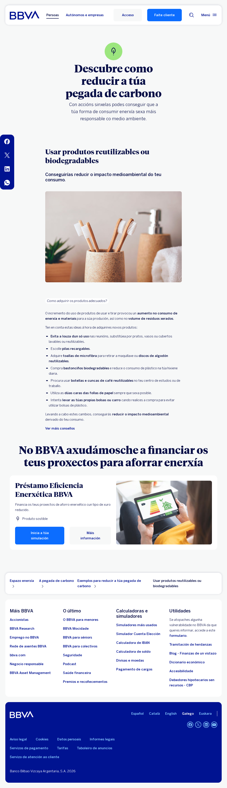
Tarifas (62, 748)
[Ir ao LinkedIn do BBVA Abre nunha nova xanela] (206, 725)
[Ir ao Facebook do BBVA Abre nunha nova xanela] (190, 725)
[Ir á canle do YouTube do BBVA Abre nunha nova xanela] (214, 725)
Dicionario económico (187, 662)
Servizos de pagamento (29, 748)
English (171, 714)
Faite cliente (164, 15)
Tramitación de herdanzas (190, 645)
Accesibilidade (181, 671)
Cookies (42, 739)
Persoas (52, 15)
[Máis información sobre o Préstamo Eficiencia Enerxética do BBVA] (164, 512)
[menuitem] (7, 141)
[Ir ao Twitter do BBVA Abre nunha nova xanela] (198, 725)
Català (154, 714)
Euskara (205, 714)
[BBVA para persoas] (24, 15)
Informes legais (102, 739)
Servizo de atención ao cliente (34, 757)
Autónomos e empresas (85, 15)
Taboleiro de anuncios (94, 748)
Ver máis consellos (60, 428)
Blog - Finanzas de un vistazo (192, 653)
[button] (128, 15)
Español (137, 714)
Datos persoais (69, 739)
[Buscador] (191, 15)
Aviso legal (18, 739)
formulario (177, 636)
